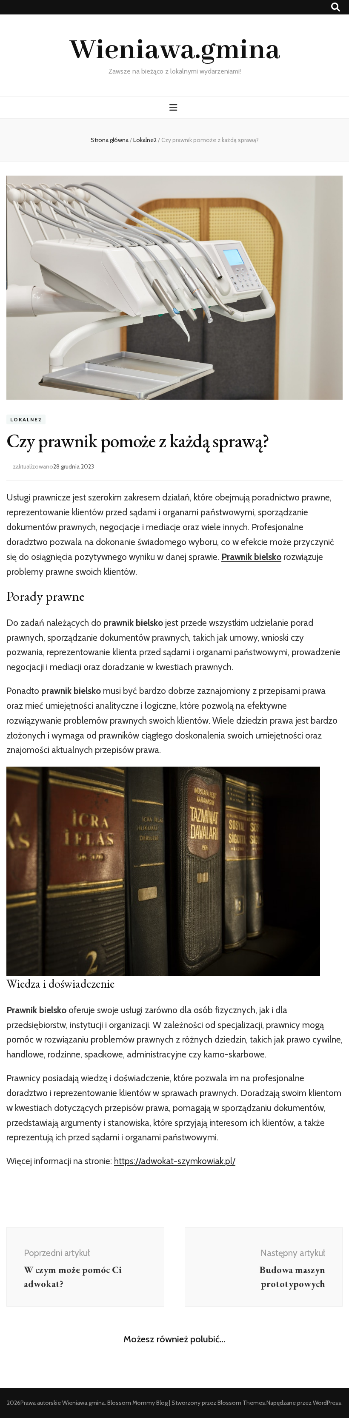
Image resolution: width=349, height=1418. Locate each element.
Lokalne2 (26, 419)
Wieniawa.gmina (174, 50)
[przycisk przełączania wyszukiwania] (335, 7)
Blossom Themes (241, 1403)
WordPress (327, 1403)
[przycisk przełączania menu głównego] (174, 107)
